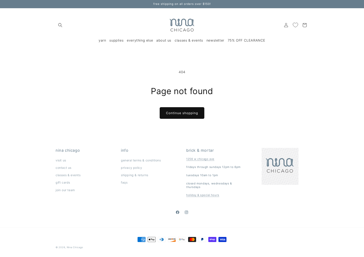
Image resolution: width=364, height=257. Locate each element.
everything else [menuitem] (140, 40)
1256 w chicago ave (200, 159)
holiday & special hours (202, 195)
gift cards (63, 182)
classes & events (68, 175)
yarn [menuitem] (102, 40)
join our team (65, 190)
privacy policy (131, 167)
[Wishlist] (295, 25)
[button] (60, 25)
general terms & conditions (141, 160)
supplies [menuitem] (116, 40)
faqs (124, 182)
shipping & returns (134, 175)
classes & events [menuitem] (189, 40)
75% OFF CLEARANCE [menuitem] (246, 40)
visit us (61, 160)
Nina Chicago (75, 247)
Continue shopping (182, 113)
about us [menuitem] (163, 40)
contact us (63, 167)
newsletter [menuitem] (215, 40)
